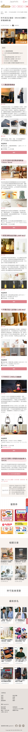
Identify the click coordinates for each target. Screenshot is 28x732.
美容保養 (15, 695)
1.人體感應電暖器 (8, 51)
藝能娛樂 (3, 700)
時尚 (14, 699)
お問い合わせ (4, 712)
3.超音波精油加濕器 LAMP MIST (12, 57)
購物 (6, 12)
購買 (14, 152)
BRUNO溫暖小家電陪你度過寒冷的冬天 (14, 63)
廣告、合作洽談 (5, 710)
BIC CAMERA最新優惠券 (14, 474)
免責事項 (15, 707)
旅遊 (14, 697)
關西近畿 (20, 6)
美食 (2, 699)
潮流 (2, 697)
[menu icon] (1, 2)
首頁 (2, 12)
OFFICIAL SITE (7, 447)
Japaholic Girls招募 (18, 708)
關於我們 (3, 707)
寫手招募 (3, 708)
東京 (14, 6)
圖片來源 (3, 104)
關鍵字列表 (15, 710)
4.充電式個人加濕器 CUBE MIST (12, 59)
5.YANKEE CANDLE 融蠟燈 (11, 61)
